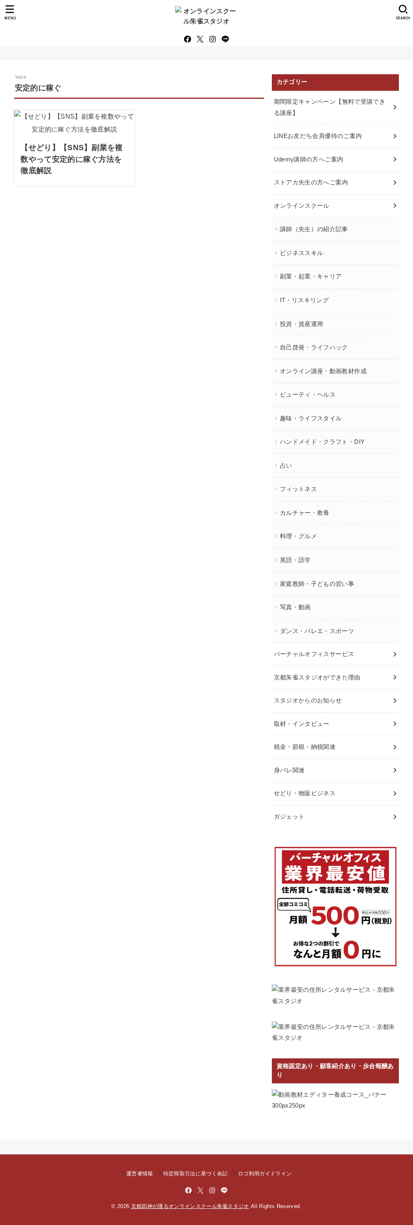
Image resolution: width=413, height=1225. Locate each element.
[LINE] (225, 39)
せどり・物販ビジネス (305, 793)
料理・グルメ (298, 536)
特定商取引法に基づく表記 (195, 1174)
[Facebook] (187, 39)
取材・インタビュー (302, 724)
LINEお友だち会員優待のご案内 (318, 136)
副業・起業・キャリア (311, 276)
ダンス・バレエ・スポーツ (317, 631)
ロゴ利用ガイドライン (265, 1174)
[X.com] (200, 39)
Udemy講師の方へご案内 (309, 159)
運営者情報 (139, 1174)
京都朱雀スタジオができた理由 (317, 677)
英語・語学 (295, 560)
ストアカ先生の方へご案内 (311, 182)
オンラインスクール (302, 206)
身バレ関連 (289, 770)
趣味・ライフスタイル (311, 418)
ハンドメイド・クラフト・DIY (322, 442)
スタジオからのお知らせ (308, 700)
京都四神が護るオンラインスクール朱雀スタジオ (190, 1206)
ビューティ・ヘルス (308, 394)
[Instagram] (212, 39)
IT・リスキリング (304, 300)
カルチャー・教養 (305, 513)
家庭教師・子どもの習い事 (317, 584)
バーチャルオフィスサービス (314, 654)
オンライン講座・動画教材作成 (323, 371)
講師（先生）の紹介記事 (314, 229)
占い (286, 465)
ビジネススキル (301, 253)
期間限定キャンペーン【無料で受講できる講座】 (330, 107)
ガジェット (289, 816)
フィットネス (298, 489)
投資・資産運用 (301, 324)
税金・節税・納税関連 (305, 747)
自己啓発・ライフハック (314, 347)
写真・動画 (295, 607)
